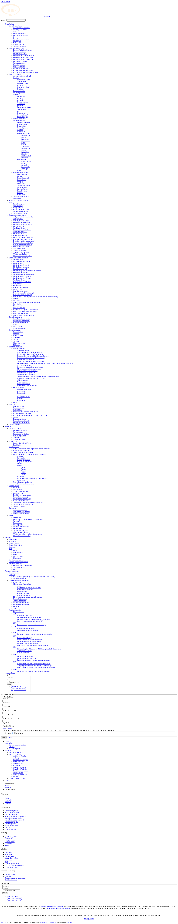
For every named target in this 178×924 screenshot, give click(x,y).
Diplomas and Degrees (20, 760)
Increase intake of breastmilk (22, 245)
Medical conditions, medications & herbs (19, 119)
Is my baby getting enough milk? (24, 241)
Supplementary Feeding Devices (22, 188)
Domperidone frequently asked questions (22, 128)
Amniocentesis (18, 552)
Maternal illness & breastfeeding (23, 315)
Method (19, 463)
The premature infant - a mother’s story (21, 197)
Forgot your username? (18, 688)
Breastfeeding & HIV (20, 54)
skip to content (5, 2)
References (21, 480)
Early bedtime (17, 523)
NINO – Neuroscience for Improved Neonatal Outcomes (31, 449)
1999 (14, 647)
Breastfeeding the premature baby (19, 205)
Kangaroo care (18, 207)
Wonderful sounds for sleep (22, 536)
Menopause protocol (24, 107)
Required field (7, 697)
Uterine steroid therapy (24, 638)
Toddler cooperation (19, 439)
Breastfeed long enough (21, 39)
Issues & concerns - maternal (18, 258)
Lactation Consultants (21, 194)
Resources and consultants (17, 745)
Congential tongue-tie (20, 232)
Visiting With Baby (19, 506)
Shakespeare (17, 337)
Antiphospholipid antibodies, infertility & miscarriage (34, 665)
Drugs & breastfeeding (20, 313)
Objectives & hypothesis (25, 462)
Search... (3, 20)
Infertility (8, 538)
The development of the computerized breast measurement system (38, 376)
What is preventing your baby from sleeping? (27, 534)
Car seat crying (18, 432)
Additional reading (23, 350)
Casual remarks (18, 489)
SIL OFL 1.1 (70, 922)
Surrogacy (12, 547)
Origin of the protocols (21, 99)
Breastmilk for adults (20, 61)
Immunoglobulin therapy (25, 656)
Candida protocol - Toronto (22, 278)
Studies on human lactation (26, 374)
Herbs (19, 170)
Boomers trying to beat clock (22, 565)
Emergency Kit (18, 493)
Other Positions (18, 763)
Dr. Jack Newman (15, 754)
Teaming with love (19, 567)
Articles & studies (19, 348)
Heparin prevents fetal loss (26, 628)
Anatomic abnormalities (21, 602)
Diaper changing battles (21, 434)
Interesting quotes (14, 330)
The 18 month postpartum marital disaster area (28, 502)
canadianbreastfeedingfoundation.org (59, 908)
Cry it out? (16, 521)
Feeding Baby (13, 441)
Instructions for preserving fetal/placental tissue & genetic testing (34, 576)
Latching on (17, 41)
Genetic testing (18, 556)
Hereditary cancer (19, 65)
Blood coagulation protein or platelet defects (27, 597)
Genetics (12, 575)
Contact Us (8, 780)
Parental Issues (14, 486)
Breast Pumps (21, 180)
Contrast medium (18, 259)
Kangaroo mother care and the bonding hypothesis (29, 454)
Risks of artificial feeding (21, 246)
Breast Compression (23, 178)
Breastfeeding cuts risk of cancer (23, 59)
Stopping (24, 154)
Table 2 (23, 469)
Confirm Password (9, 711)
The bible (16, 341)
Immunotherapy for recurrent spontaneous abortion (33, 671)
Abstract (20, 456)
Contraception (21, 159)
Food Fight (16, 445)
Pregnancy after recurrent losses (27, 643)
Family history (22, 591)
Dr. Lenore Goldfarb (15, 752)
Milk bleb (16, 300)
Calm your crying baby (20, 430)
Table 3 (23, 471)
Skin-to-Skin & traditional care (23, 452)
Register (4, 737)
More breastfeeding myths (21, 321)
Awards (15, 776)
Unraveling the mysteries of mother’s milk (31, 378)
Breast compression (19, 33)
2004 (14, 627)
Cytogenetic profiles (19, 578)
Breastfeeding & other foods (22, 224)
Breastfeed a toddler (19, 226)
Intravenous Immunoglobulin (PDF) (29, 617)
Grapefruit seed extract (20, 291)
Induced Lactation (15, 74)
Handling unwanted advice (22, 495)
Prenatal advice (14, 543)
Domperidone (17, 284)
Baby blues (16, 487)
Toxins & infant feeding (21, 252)
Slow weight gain (19, 248)
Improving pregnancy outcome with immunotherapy (34, 660)
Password (6, 707)
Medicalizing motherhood (21, 513)
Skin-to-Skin (17, 42)
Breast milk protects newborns (23, 237)
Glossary (12, 747)
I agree (9, 733)
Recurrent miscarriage (12, 571)
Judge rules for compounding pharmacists (30, 361)
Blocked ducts (17, 263)
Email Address (7, 715)
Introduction (21, 96)
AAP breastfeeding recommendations (29, 352)
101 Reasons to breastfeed (21, 28)
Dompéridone (17, 410)
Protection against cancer (21, 68)
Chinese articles (22, 380)
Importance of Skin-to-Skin (22, 450)
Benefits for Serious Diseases (22, 50)
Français (12, 404)
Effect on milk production (26, 156)
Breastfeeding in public (20, 272)
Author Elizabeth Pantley (21, 512)
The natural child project (21, 530)
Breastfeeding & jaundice (21, 222)
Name (5, 699)
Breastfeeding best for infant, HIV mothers (27, 271)
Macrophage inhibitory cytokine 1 (28, 630)
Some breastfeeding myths (21, 319)
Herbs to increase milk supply (22, 295)
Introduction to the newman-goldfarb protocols (19, 92)
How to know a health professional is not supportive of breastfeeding (35, 296)
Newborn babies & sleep (21, 526)
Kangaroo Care (14, 447)
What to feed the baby (20, 254)
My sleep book (18, 525)
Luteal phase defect (15, 545)
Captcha (5, 723)
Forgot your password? (18, 690)
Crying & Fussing (15, 428)
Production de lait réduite (21, 421)
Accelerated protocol (21, 105)
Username (6, 703)
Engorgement (17, 285)
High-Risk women (19, 67)
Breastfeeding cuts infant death (23, 57)
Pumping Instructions (21, 182)
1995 (14, 669)
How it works (25, 141)
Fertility (15, 554)
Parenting (8, 426)
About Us (8, 750)
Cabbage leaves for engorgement (24, 274)
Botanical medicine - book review (24, 390)
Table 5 (23, 474)
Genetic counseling (23, 595)
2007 (14, 614)
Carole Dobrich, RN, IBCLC (18, 778)
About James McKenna (21, 532)
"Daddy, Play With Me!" (21, 491)
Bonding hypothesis (23, 460)
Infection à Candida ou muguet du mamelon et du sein (30, 415)
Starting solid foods (19, 250)
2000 (14, 636)
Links (15, 402)
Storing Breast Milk (23, 185)
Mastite (15, 417)
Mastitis (15, 298)
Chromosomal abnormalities (22, 584)
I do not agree (18, 733)
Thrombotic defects (19, 601)
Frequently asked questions (22, 84)
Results (19, 465)
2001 (14, 632)
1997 (14, 662)
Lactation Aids (22, 191)
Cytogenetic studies (23, 593)
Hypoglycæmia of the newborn (23, 239)
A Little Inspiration (15, 749)
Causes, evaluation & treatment (19, 580)
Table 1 (23, 467)
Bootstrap (3, 922)
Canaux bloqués (18, 408)
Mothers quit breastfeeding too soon (29, 369)
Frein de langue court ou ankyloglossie (25, 411)
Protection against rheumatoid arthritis (25, 72)
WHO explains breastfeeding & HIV (25, 311)
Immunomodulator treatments (26, 658)
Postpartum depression (20, 500)
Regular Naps (17, 528)
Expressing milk (18, 233)
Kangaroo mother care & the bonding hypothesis (21, 210)
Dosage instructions (25, 151)
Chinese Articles (14, 424)
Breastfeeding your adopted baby (23, 80)
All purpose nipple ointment (22, 261)
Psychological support (16, 560)
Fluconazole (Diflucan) (20, 287)
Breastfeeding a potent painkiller (23, 55)
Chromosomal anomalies (25, 589)
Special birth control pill (25, 168)
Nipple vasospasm (19, 308)
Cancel (10, 737)
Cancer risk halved (19, 63)
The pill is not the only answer (23, 504)
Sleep (11, 515)
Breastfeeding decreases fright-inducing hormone (33, 356)
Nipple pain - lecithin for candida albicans (26, 302)
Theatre (15, 339)
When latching (22, 382)
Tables (15, 608)
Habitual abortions (23, 652)
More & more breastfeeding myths (19, 327)
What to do (12, 541)
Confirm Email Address (10, 719)
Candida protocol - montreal (22, 276)
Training (16, 758)
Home (7, 741)
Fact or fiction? (18, 332)
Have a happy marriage (20, 497)
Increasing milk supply (20, 172)
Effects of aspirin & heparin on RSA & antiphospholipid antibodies (39, 649)
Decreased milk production (22, 282)
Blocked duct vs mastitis (21, 267)
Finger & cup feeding (20, 235)
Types (19, 586)
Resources (12, 508)
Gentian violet (17, 289)
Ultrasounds (17, 558)
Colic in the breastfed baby (22, 230)
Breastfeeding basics (15, 26)
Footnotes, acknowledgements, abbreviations (31, 478)
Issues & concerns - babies (17, 215)
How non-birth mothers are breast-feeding (30, 358)
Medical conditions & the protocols (23, 123)
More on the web (18, 612)
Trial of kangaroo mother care (22, 482)
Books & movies (18, 387)
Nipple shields (17, 306)
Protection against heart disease (23, 70)
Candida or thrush (19, 228)
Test (10, 549)
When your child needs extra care (16, 816)
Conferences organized (20, 771)
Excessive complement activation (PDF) (30, 621)
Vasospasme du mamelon (21, 423)
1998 (14, 654)
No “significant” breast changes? (22, 116)
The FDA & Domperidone (25, 147)
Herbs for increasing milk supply (23, 293)
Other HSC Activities (20, 769)
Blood (15, 551)
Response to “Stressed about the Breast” (30, 367)
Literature (16, 334)
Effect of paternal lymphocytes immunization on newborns (36, 667)
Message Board (10, 673)
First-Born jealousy (19, 436)
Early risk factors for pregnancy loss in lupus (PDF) (34, 619)
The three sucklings (19, 46)
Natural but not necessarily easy (27, 371)
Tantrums (16, 437)
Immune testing (14, 573)
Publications (17, 765)
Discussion (20, 476)
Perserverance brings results (26, 373)
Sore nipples (17, 304)
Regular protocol (22, 102)
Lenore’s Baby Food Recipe (22, 443)
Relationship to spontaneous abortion (29, 588)
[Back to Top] (1, 793)
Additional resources (15, 347)
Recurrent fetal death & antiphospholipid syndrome (33, 664)
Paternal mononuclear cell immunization (30, 640)
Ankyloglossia (18, 219)
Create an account (16, 686)
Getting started (23, 143)
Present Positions (18, 761)
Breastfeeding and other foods (27, 385)
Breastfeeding (9, 24)
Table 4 (23, 473)
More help (8, 743)
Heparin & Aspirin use (24, 615)
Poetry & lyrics (18, 335)
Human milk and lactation (25, 360)
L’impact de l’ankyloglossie (22, 413)
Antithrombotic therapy (24, 651)
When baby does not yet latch (22, 256)
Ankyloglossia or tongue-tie (22, 220)
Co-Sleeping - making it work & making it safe (28, 519)
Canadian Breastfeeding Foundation (51, 906)
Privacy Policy (7, 728)
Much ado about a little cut (21, 499)
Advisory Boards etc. (20, 774)
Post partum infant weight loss (23, 243)
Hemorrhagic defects (20, 599)
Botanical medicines (19, 52)
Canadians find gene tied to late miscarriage (31, 625)
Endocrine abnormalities (21, 604)
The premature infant (20, 213)
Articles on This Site (19, 756)
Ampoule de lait (18, 406)
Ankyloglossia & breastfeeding (23, 217)
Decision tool (21, 113)
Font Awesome (52, 922)
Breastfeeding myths (15, 317)
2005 (14, 623)
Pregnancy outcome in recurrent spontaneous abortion (34, 634)
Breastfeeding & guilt (20, 269)
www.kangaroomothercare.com (23, 484)
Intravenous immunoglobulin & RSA (29, 641)
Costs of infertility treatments (18, 562)
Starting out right (18, 44)
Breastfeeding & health (16, 48)
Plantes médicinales (19, 419)
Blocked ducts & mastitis (21, 265)
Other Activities (18, 773)
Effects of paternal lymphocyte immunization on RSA (34, 645)
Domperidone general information (23, 132)
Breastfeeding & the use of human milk (30, 354)
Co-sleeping (17, 517)
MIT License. (44, 922)
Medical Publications (20, 767)
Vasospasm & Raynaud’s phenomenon (25, 309)
